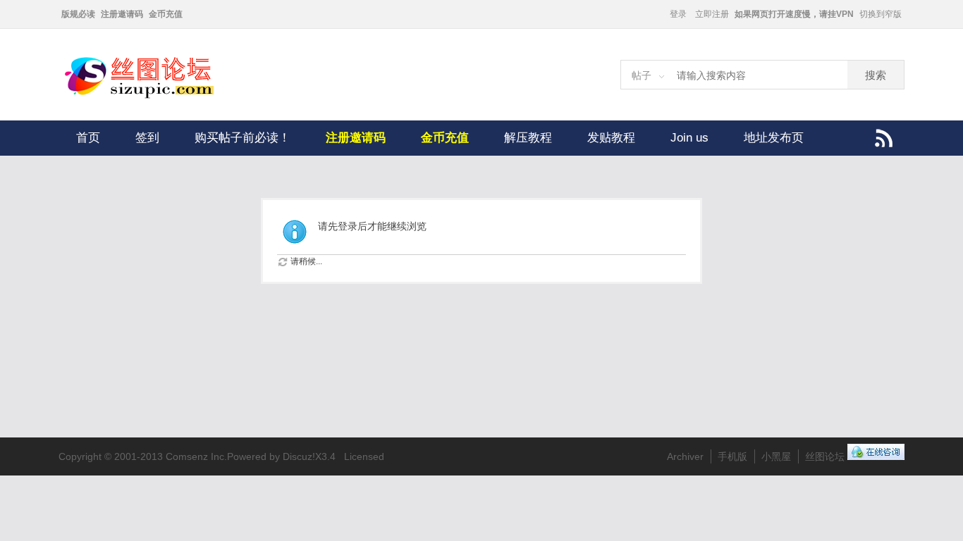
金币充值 (166, 14)
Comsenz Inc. (196, 456)
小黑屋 (776, 456)
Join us (689, 137)
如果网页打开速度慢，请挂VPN (794, 14)
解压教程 (528, 137)
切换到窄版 (880, 14)
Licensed (364, 456)
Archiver (685, 456)
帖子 (641, 75)
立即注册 (712, 14)
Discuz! (299, 456)
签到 (147, 137)
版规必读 (78, 14)
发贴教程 (611, 137)
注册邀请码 (122, 14)
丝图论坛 (825, 456)
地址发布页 (774, 137)
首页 (88, 137)
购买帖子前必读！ (242, 137)
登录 (678, 14)
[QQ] (875, 456)
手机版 (732, 456)
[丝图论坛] (154, 96)
